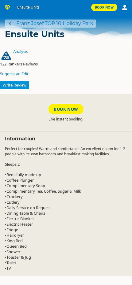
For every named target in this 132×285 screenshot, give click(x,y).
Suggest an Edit (14, 73)
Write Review (14, 85)
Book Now (104, 7)
